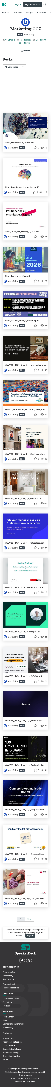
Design (29, 12)
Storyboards (8, 979)
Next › (30, 919)
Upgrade (30, 936)
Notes (5, 1059)
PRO (20, 35)
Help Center (8, 1016)
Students (6, 1005)
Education (41, 12)
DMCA (36, 1078)
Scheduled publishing (12, 1049)
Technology (8, 975)
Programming (9, 972)
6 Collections (25, 39)
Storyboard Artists (11, 998)
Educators (7, 1002)
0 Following (41, 39)
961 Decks (10, 39)
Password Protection (12, 1041)
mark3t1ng (13, 147)
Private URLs (8, 1038)
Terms (20, 1078)
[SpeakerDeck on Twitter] (29, 960)
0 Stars (26, 50)
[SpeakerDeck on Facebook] (22, 960)
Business (18, 12)
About (13, 1078)
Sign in (18, 4)
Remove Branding (11, 1052)
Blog (5, 1020)
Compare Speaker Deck (13, 1023)
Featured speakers (11, 987)
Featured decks (9, 984)
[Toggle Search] (45, 4)
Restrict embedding (11, 1056)
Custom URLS (9, 1045)
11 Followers (24, 42)
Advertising (8, 1027)
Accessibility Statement (25, 1081)
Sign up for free (32, 4)
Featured (6, 12)
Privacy (28, 1078)
